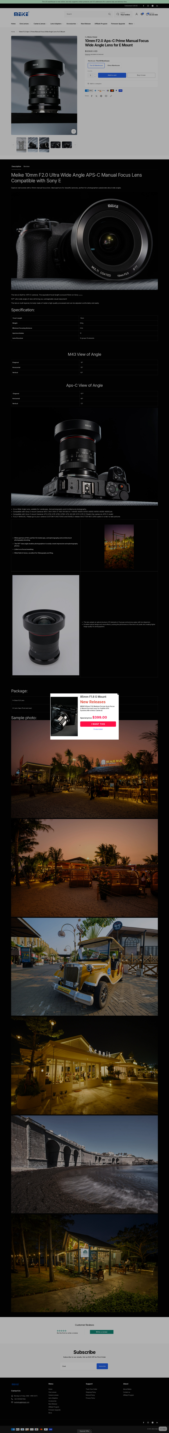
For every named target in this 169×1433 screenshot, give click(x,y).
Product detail (98, 729)
